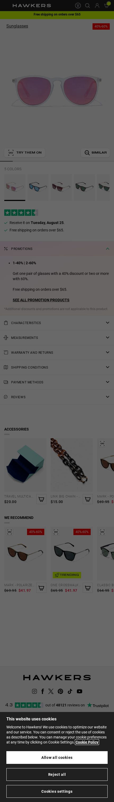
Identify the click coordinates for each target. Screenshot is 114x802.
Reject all (57, 774)
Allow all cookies (57, 757)
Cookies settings (56, 791)
